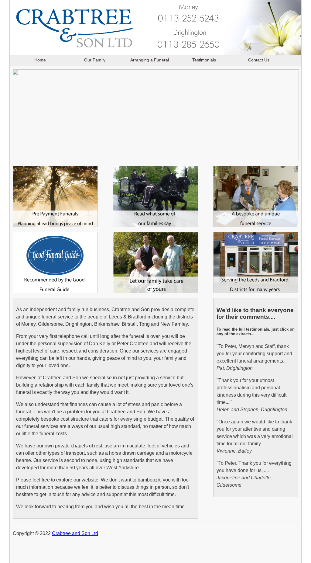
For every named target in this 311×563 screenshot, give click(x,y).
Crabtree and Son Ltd (75, 533)
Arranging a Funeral (149, 59)
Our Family (94, 59)
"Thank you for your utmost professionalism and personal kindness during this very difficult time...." (252, 395)
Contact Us (258, 59)
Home (40, 59)
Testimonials (204, 59)
